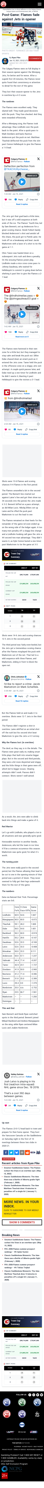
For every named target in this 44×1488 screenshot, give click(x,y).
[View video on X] (22, 182)
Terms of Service (19, 1449)
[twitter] (11, 1152)
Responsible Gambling (35, 1449)
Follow (27, 161)
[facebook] (5, 1152)
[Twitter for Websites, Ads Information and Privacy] (38, 194)
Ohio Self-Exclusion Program (14, 1464)
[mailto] (22, 1152)
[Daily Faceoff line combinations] (32, 1152)
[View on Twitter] (38, 160)
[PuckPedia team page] (38, 1152)
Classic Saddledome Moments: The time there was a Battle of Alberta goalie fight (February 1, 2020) (22, 1258)
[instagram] (33, 1394)
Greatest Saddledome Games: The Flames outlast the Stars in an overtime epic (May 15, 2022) (22, 1242)
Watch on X (32, 176)
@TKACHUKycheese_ (16, 169)
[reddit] (27, 1152)
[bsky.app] (16, 1152)
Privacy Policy (7, 1449)
